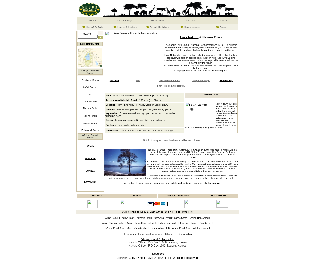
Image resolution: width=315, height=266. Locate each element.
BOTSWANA (90, 182)
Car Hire (190, 20)
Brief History (226, 80)
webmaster (147, 234)
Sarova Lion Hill (213, 65)
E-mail (137, 195)
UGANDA (90, 171)
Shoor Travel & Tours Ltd (157, 239)
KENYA (90, 146)
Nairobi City (206, 223)
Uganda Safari (179, 218)
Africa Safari (111, 218)
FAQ (90, 94)
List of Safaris (95, 27)
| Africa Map (111, 228)
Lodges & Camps (201, 80)
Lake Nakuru (189, 37)
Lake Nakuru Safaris (169, 80)
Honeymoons (192, 27)
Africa (222, 20)
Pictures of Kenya (90, 130)
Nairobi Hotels (149, 223)
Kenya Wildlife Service (197, 228)
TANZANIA (90, 158)
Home (92, 20)
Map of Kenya (90, 123)
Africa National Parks (113, 223)
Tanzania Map (158, 228)
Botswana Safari (162, 218)
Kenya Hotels (90, 116)
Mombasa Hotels (168, 223)
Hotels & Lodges (127, 27)
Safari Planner (90, 87)
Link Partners (218, 195)
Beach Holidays (159, 27)
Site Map (97, 195)
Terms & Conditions (178, 195)
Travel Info (157, 20)
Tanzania (144, 218)
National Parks (90, 108)
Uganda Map (141, 228)
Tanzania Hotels (188, 223)
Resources (157, 253)
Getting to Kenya (90, 80)
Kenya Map (125, 228)
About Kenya (125, 20)
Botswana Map (176, 228)
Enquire (224, 27)
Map (138, 80)
